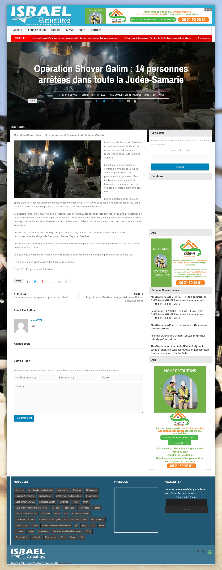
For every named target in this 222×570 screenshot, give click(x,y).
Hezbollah (46, 513)
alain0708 (72, 95)
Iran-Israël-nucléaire (80, 513)
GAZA (85, 502)
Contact (96, 30)
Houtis (57, 513)
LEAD (84, 525)
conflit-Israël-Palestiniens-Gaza (69, 496)
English (56, 30)
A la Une (116, 95)
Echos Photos (37, 30)
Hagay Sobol (69, 507)
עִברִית (70, 30)
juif (76, 525)
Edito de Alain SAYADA (25, 502)
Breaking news (128, 95)
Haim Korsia (84, 507)
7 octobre (20, 490)
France (76, 502)
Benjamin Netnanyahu (25, 496)
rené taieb (36, 537)
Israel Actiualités (97, 519)
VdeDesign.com (65, 563)
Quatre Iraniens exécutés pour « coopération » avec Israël (41, 295)
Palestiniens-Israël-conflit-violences (67, 531)
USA (82, 537)
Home (13, 127)
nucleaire (19, 531)
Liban (101, 525)
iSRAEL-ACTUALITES (25, 519)
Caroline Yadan (45, 496)
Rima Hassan (50, 537)
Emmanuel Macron (47, 502)
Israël (139, 95)
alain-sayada (63, 490)
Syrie (63, 537)
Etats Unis (64, 502)
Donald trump (91, 496)
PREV (88, 531)
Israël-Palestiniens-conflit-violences (56, 525)
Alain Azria (77, 490)
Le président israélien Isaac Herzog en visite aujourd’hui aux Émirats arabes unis (114, 297)
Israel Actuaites (22, 525)
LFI (93, 525)
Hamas (97, 507)
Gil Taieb (55, 507)
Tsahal (146, 95)
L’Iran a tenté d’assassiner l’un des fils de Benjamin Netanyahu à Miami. (133, 38)
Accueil (18, 30)
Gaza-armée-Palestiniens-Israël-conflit (31, 507)
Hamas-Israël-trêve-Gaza (26, 513)
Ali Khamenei (91, 490)
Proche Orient (21, 537)
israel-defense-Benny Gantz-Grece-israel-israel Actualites (62, 519)
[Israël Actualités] (40, 15)
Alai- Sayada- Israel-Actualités (40, 490)
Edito (82, 30)
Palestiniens (43, 531)
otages (31, 531)
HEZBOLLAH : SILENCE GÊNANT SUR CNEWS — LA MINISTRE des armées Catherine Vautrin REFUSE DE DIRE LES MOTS (179, 300)
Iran (66, 513)
